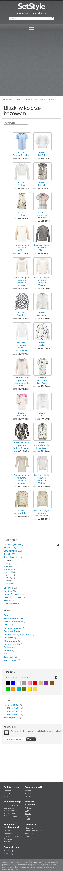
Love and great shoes (13, 836)
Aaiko (6, 615)
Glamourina (9, 834)
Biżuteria (8, 600)
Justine (7, 842)
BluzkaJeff (42, 414)
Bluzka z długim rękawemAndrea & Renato (21, 445)
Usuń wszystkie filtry (13, 544)
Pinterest (7, 794)
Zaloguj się (22, 13)
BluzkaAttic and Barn (21, 511)
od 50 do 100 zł (11, 705)
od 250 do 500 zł (12, 714)
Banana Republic (12, 644)
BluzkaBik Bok (41, 153)
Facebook (8, 791)
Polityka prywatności (33, 831)
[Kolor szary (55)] (24, 683)
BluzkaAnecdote (21, 313)
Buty (27, 811)
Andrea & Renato (12, 631)
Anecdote (8, 637)
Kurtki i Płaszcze (12, 594)
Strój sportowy (10, 813)
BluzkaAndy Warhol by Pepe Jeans (41, 445)
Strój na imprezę (10, 811)
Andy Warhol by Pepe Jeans (17, 634)
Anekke (28, 791)
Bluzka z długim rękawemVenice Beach (41, 513)
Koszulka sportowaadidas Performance (21, 346)
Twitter (6, 796)
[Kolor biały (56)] (19, 683)
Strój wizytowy (10, 808)
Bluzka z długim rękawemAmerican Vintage (21, 281)
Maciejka (28, 794)
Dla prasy (29, 828)
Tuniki (8, 583)
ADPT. (7, 625)
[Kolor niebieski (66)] (13, 683)
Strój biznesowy (10, 816)
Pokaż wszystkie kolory (17, 677)
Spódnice (8, 588)
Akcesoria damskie (13, 597)
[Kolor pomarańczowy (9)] (13, 689)
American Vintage (12, 628)
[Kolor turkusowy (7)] (19, 689)
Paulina (7, 831)
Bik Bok (7, 650)
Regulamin (29, 834)
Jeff (5, 653)
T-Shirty (9, 578)
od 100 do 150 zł (12, 708)
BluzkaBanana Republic (21, 153)
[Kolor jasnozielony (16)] (8, 689)
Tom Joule (9, 657)
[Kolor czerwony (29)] (35, 683)
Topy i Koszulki (31, 99)
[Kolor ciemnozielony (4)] (24, 689)
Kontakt (34, 862)
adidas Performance (13, 621)
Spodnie (8, 591)
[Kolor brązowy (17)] (52, 683)
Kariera (28, 836)
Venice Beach (10, 660)
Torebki (7, 554)
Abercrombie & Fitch (14, 618)
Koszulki (9, 572)
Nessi (27, 796)
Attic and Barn (10, 641)
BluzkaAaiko (42, 343)
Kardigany (10, 566)
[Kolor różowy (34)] (30, 683)
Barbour (8, 647)
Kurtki (27, 819)
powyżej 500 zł (11, 717)
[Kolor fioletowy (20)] (46, 683)
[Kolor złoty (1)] (35, 689)
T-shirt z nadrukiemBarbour (42, 215)
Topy (8, 581)
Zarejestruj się (39, 13)
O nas (25, 862)
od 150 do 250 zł (12, 711)
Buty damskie (10, 551)
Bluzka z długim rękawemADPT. (21, 247)
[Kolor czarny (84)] (8, 683)
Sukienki (8, 547)
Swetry (8, 575)
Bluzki (42, 99)
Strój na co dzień (11, 805)
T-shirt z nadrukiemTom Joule (42, 380)
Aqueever (8, 839)
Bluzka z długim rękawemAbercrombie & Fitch (21, 381)
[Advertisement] (31, 63)
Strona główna (8, 99)
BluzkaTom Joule (21, 414)
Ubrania (19, 99)
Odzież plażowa (11, 604)
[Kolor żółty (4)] (30, 689)
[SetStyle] (31, 6)
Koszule (9, 569)
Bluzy (8, 564)
